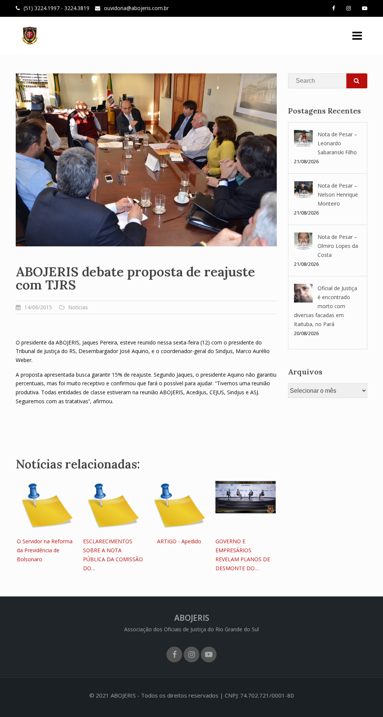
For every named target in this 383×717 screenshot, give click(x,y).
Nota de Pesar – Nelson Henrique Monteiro (338, 194)
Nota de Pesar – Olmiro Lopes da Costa (338, 245)
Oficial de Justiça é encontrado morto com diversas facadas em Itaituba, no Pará (325, 306)
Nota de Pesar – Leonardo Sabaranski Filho (337, 143)
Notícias (78, 307)
